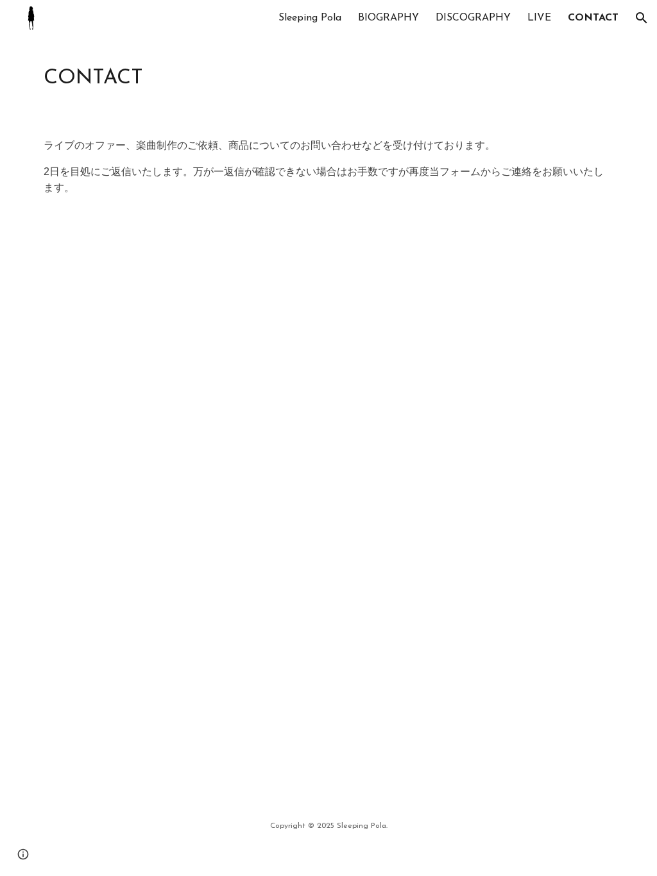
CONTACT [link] (593, 18)
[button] (641, 18)
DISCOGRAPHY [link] (473, 18)
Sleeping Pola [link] (309, 18)
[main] (328, 76)
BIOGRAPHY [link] (388, 18)
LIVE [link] (539, 18)
